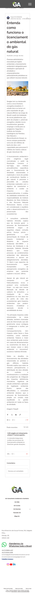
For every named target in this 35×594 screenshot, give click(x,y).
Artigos (22, 8)
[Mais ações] (27, 18)
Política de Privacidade (8, 588)
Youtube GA (17, 512)
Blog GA (17, 516)
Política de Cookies (19, 588)
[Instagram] (7, 564)
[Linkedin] (14, 564)
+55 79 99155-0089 (7, 552)
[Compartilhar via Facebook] (7, 414)
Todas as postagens (10, 8)
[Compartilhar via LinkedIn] (16, 414)
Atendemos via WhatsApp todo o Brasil (20, 544)
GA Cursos (17, 505)
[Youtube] (11, 564)
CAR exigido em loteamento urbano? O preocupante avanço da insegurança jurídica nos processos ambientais (17, 434)
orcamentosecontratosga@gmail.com (13, 557)
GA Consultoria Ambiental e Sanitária (17, 498)
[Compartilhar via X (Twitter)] (12, 414)
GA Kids (17, 502)
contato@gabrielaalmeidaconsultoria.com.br (16, 554)
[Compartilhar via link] (20, 414)
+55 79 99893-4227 (7, 550)
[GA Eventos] (30, 509)
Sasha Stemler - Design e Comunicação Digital (20, 591)
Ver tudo (26, 427)
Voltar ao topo (28, 588)
